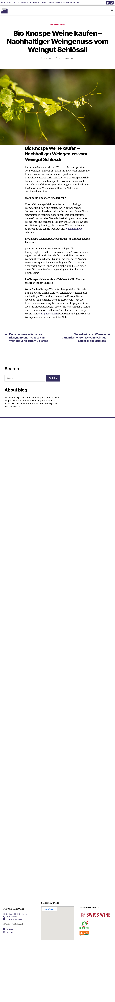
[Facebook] (108, 2)
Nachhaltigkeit (74, 228)
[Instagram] (112, 2)
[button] (112, 10)
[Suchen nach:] (24, 378)
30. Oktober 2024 (66, 58)
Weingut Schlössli (48, 313)
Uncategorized (57, 25)
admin (50, 58)
